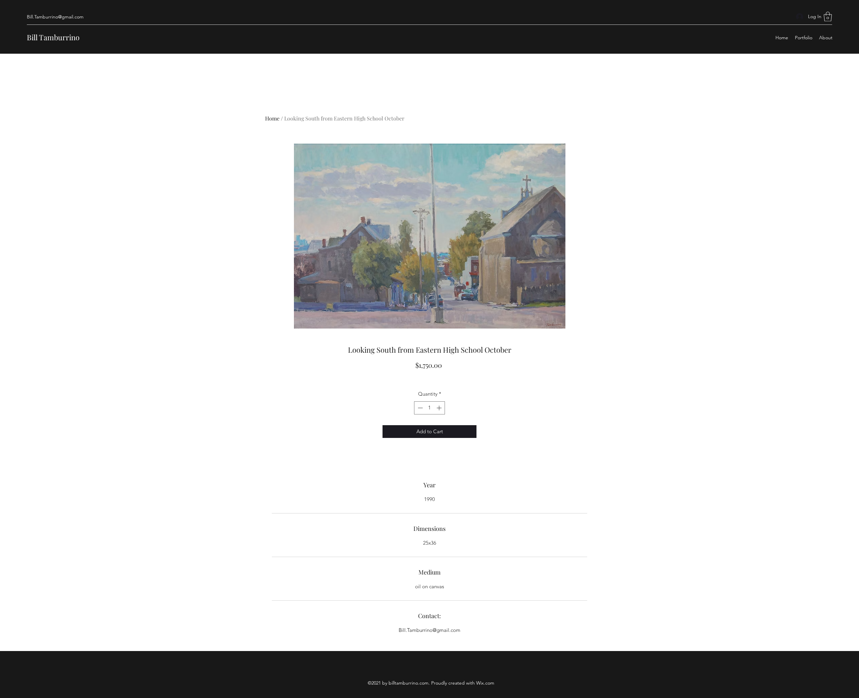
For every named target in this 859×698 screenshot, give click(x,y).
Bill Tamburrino (53, 37)
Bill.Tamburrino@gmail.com (55, 17)
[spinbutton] (429, 408)
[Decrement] (419, 408)
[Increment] (439, 408)
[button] (828, 16)
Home (272, 118)
